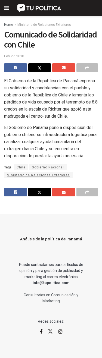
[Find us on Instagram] (60, 332)
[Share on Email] (63, 67)
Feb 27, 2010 (14, 56)
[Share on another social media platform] (87, 67)
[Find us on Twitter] (50, 331)
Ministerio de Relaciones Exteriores (44, 25)
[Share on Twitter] (39, 67)
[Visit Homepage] (39, 8)
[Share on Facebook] (15, 67)
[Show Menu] (6, 8)
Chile (21, 167)
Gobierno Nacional (48, 167)
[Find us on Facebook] (41, 332)
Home (8, 25)
